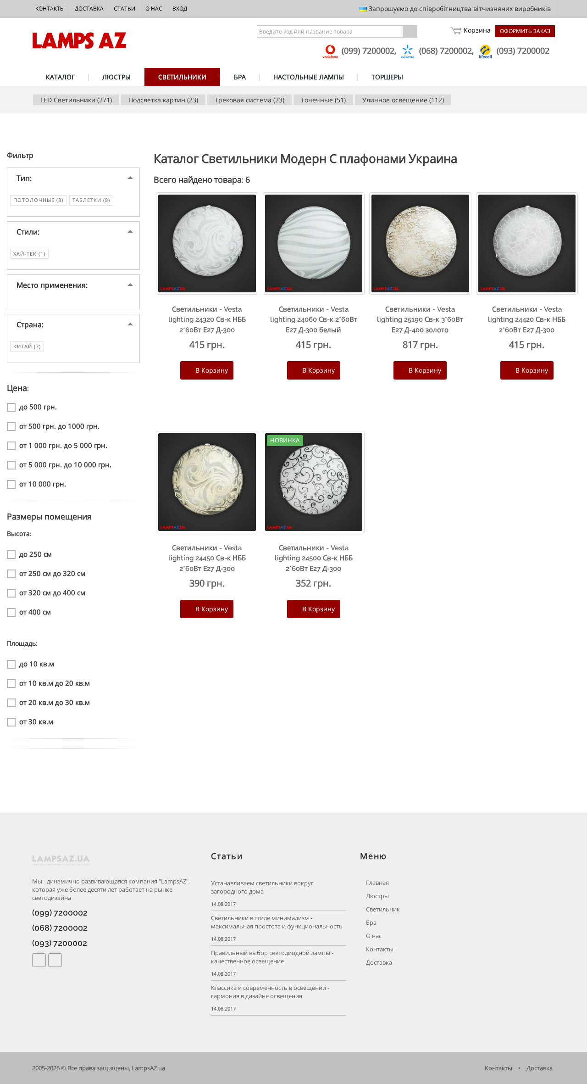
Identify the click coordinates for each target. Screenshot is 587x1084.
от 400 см (35, 611)
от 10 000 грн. (42, 483)
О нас (153, 8)
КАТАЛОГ (60, 77)
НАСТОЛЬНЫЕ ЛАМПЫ (308, 77)
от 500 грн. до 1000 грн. (59, 425)
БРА (240, 77)
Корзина (477, 30)
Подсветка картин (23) (163, 99)
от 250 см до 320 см (52, 573)
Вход (179, 8)
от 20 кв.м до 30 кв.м (54, 702)
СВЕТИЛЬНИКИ (182, 77)
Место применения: (52, 285)
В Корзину (211, 370)
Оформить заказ (525, 31)
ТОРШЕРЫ (387, 77)
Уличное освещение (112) (403, 99)
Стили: (28, 232)
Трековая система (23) (249, 99)
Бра (371, 923)
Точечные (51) (323, 99)
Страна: (30, 324)
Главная (377, 883)
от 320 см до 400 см (52, 592)
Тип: (24, 178)
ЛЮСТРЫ (116, 77)
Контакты (50, 8)
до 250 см (35, 554)
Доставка (89, 8)
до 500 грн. (38, 406)
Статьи (124, 8)
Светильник (382, 909)
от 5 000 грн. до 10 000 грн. (65, 464)
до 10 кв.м (36, 663)
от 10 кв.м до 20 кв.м (54, 682)
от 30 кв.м (36, 721)
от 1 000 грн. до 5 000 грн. (63, 445)
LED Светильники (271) (76, 99)
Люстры (377, 896)
